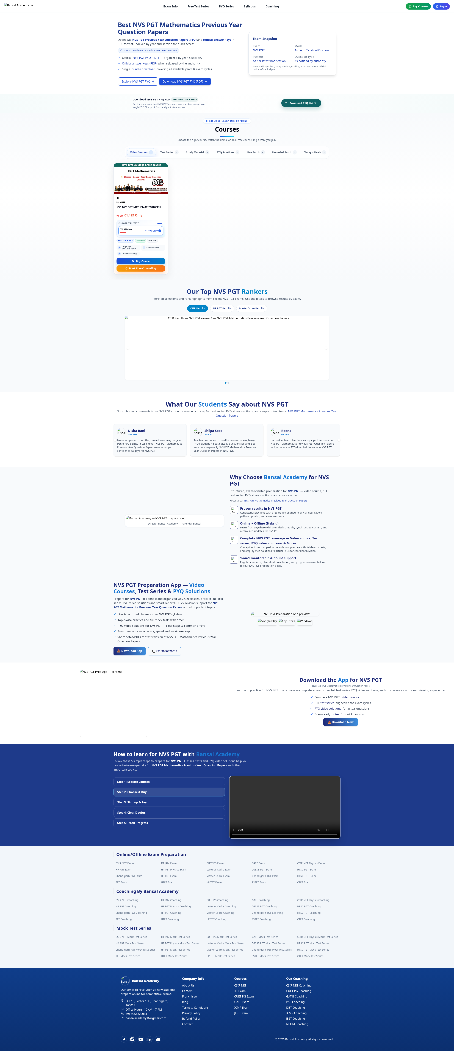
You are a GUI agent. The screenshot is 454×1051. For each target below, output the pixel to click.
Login (443, 6)
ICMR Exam (241, 1008)
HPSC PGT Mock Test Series (313, 943)
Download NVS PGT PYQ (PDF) (183, 81)
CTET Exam (303, 882)
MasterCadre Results (251, 308)
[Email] (158, 1039)
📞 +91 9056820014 (164, 651)
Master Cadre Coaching (220, 912)
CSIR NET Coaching (127, 900)
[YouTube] (141, 1039)
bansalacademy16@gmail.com (146, 1018)
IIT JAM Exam (169, 863)
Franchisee (189, 996)
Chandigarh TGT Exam (265, 876)
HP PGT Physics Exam (173, 869)
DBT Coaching (295, 1008)
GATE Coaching (261, 900)
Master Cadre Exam (218, 876)
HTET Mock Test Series (174, 956)
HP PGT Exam (123, 869)
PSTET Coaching (261, 919)
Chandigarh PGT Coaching (131, 912)
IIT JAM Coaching (171, 900)
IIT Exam (240, 991)
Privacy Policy (191, 1013)
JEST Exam (241, 1013)
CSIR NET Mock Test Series (131, 937)
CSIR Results (197, 308)
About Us (188, 985)
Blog (185, 1002)
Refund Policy (191, 1019)
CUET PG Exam (215, 863)
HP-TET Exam (214, 882)
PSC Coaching (295, 1002)
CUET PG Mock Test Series (221, 937)
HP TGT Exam (169, 876)
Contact (187, 1024)
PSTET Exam (259, 882)
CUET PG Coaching (217, 900)
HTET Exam (167, 882)
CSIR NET (240, 985)
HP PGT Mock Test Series (130, 943)
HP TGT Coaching (171, 912)
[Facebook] (124, 1039)
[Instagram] (132, 1039)
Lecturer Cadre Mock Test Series (225, 943)
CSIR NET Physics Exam (311, 863)
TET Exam (121, 882)
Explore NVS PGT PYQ (135, 81)
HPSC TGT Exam (306, 876)
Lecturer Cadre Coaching (221, 906)
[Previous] (127, 347)
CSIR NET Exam (125, 863)
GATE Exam (258, 863)
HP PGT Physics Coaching (176, 906)
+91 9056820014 (136, 1014)
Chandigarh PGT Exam (129, 876)
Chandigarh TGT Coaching (267, 912)
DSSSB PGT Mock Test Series (268, 943)
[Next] (326, 347)
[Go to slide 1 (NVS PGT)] (225, 383)
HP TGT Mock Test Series (175, 949)
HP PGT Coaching (126, 906)
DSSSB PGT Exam (262, 869)
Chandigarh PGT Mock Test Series (136, 949)
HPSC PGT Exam (306, 869)
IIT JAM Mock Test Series (175, 937)
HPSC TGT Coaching (309, 912)
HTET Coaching (170, 919)
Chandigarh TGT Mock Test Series (272, 949)
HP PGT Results (222, 308)
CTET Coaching (306, 919)
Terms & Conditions (195, 1008)
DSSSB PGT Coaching (264, 906)
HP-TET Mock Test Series (220, 956)
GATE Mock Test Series (265, 937)
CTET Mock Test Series (310, 956)
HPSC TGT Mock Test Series (313, 949)
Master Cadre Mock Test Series (224, 949)
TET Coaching (124, 919)
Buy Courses (420, 6)
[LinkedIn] (149, 1039)
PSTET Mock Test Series (265, 956)
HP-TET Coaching (216, 919)
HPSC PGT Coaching (309, 906)
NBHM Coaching (297, 1024)
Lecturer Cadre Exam (218, 869)
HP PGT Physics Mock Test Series (180, 943)
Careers (187, 991)
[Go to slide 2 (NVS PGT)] (228, 383)
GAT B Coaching (296, 996)
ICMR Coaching (296, 1013)
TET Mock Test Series (128, 956)
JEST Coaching (295, 1019)
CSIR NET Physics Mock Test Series (317, 937)
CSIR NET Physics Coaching (313, 900)
